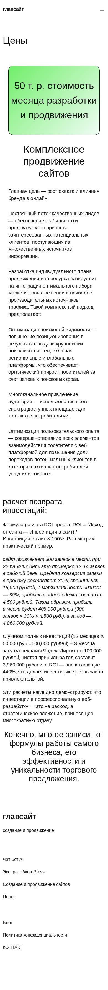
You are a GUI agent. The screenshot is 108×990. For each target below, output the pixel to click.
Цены (15, 40)
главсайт (13, 9)
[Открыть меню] (102, 9)
